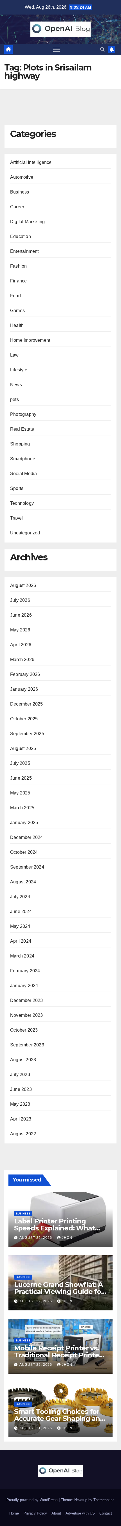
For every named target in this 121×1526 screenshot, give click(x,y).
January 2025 (24, 822)
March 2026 (22, 659)
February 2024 (25, 970)
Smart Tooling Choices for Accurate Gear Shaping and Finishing (59, 1418)
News (16, 384)
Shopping (20, 444)
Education (20, 236)
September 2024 (27, 867)
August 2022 (23, 1133)
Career (17, 206)
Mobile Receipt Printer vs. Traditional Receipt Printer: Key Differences (58, 1355)
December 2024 (26, 837)
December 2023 (26, 1000)
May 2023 (20, 1104)
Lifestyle (18, 369)
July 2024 (20, 896)
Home (14, 1513)
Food (15, 295)
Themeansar (103, 1500)
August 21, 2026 (36, 1428)
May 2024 (20, 926)
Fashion (18, 266)
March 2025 (22, 807)
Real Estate (22, 429)
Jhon (67, 1238)
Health (17, 325)
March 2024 (22, 956)
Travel (16, 518)
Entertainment (24, 251)
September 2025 (27, 733)
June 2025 (21, 778)
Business (19, 192)
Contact (105, 1513)
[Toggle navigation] (56, 49)
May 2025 (20, 793)
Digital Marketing (27, 221)
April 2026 (20, 644)
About (56, 1513)
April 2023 (20, 1119)
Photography (23, 414)
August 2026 (23, 585)
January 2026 (24, 689)
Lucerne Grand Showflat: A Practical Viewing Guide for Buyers (59, 1291)
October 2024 (24, 852)
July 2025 (20, 763)
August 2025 (23, 748)
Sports (16, 488)
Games (17, 310)
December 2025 (26, 704)
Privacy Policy (35, 1513)
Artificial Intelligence (31, 162)
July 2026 (20, 600)
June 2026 (21, 615)
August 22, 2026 (36, 1238)
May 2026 (20, 630)
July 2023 (20, 1074)
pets (14, 399)
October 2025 (24, 718)
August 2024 (23, 881)
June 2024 (21, 911)
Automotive (21, 177)
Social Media (23, 473)
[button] (102, 49)
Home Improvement (30, 340)
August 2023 (23, 1059)
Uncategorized (25, 532)
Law (14, 355)
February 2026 (25, 674)
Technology (22, 503)
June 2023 (21, 1089)
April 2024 (20, 941)
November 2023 (26, 1015)
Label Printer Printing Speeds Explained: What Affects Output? (54, 1228)
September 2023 (27, 1045)
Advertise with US (80, 1513)
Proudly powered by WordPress (32, 1500)
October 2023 (24, 1030)
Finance (18, 281)
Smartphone (22, 458)
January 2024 (24, 985)
